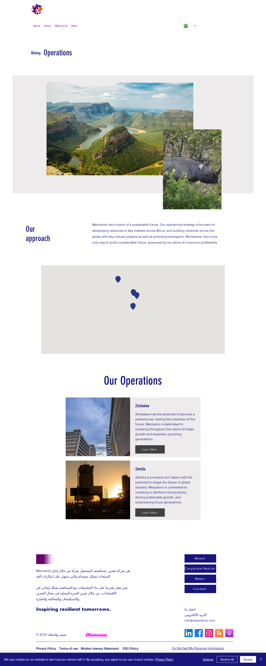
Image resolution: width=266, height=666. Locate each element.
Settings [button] (208, 659)
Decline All (227, 659)
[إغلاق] (261, 659)
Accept (248, 659)
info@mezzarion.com (200, 620)
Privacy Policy (164, 659)
